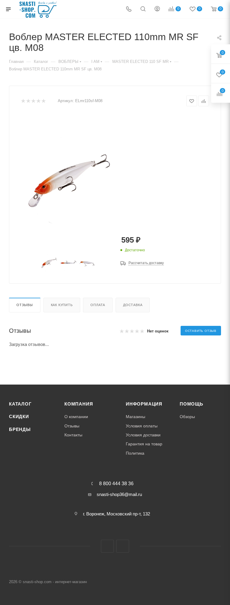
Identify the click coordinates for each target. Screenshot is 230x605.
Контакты (73, 434)
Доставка (132, 305)
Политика (135, 453)
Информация (144, 404)
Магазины (135, 416)
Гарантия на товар (144, 443)
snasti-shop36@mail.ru (119, 494)
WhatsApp (122, 546)
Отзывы (24, 305)
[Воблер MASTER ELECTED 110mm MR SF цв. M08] (68, 181)
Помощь (191, 404)
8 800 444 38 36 (116, 483)
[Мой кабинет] (157, 9)
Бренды (20, 429)
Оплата (97, 305)
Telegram (107, 546)
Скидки (19, 416)
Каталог (20, 404)
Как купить (62, 305)
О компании (76, 416)
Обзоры (187, 416)
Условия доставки (143, 434)
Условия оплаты (142, 426)
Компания (78, 404)
